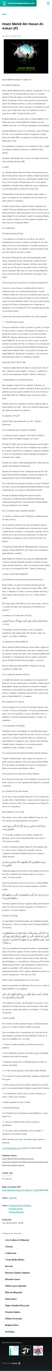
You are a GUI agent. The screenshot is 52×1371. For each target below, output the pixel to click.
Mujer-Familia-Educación (17, 1305)
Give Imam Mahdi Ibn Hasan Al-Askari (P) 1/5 (3, 1176)
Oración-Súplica (12, 1312)
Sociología (10, 1331)
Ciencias (9, 1246)
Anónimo (13, 1198)
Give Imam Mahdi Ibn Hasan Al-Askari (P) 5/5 (11, 1176)
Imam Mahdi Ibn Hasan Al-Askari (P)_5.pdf (20, 1190)
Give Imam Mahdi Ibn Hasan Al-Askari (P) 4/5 (9, 1176)
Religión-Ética (11, 1325)
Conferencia (10, 1253)
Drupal (14, 1363)
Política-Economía (13, 1318)
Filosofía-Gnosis (16, 1209)
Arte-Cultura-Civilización (17, 1239)
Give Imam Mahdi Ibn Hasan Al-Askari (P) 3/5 (7, 1176)
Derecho (9, 1266)
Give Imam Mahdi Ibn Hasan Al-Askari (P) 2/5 (5, 1176)
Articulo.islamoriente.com (21, 3)
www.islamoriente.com (11, 1148)
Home (4, 14)
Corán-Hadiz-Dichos (14, 1259)
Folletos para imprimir (15, 1285)
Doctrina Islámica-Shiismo (20, 1206)
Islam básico (11, 1298)
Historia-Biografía (16, 1212)
